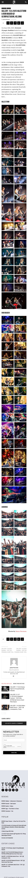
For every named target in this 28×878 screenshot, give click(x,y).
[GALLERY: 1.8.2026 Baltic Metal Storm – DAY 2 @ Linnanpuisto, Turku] (5, 707)
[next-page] (5, 713)
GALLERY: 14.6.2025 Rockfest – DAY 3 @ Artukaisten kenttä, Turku (20, 650)
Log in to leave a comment (14, 723)
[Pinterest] (15, 23)
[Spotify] (9, 790)
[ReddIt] (22, 23)
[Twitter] (11, 23)
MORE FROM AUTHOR (18, 683)
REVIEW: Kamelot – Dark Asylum (9, 803)
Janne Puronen (6, 19)
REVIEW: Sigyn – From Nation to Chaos (10, 808)
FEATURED (8, 6)
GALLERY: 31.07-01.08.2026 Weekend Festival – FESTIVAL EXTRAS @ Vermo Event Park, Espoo (17, 698)
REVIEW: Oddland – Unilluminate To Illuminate (12, 801)
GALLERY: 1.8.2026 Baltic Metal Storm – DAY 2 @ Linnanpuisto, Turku (17, 707)
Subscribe (14, 752)
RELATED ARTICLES (7, 683)
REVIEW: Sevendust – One (7, 811)
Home (3, 6)
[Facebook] (8, 23)
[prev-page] (3, 713)
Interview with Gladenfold (7, 838)
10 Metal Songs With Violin (7, 831)
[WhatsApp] (18, 23)
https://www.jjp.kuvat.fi (14, 669)
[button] (2, 2)
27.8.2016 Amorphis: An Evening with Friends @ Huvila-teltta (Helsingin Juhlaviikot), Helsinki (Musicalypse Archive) (14, 827)
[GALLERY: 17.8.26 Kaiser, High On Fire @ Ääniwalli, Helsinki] (5, 689)
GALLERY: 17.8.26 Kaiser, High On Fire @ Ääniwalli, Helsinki (17, 688)
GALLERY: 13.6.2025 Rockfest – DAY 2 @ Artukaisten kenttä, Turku (8, 650)
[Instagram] (14, 676)
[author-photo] (14, 665)
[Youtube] (16, 790)
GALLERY (8, 8)
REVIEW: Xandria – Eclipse (7, 806)
